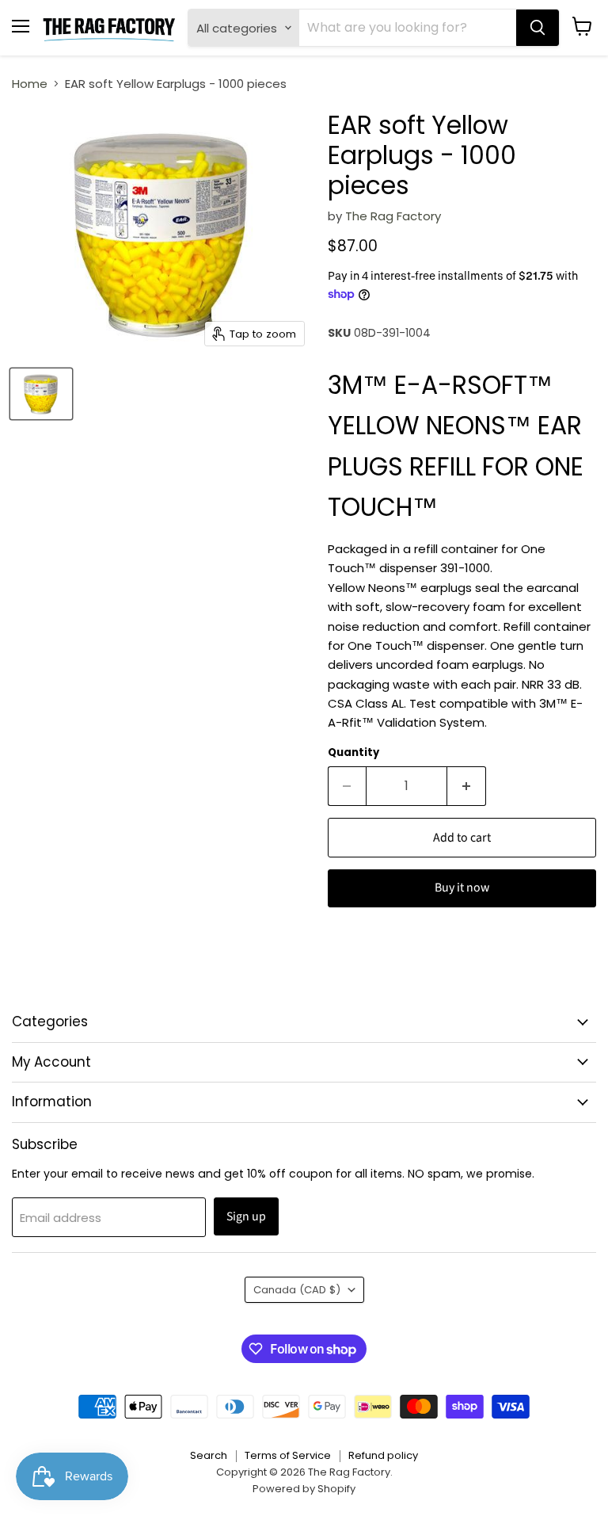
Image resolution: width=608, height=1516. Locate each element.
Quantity (353, 752)
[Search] (537, 28)
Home (30, 83)
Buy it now (462, 887)
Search (208, 1455)
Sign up (246, 1216)
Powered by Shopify (304, 1488)
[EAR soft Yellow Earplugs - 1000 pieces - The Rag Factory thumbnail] (41, 393)
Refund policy (383, 1455)
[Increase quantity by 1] (466, 786)
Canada (296, 1289)
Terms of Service (288, 1455)
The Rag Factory (393, 216)
